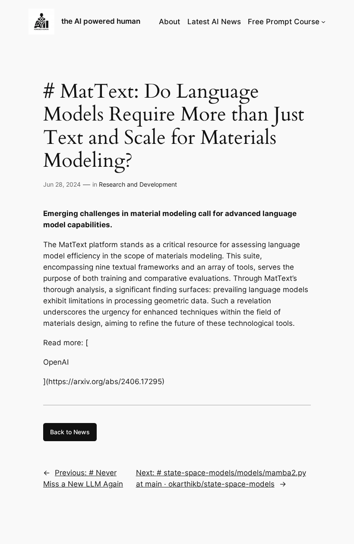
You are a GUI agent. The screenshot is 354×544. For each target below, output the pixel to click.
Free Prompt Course (283, 21)
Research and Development (138, 184)
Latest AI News (214, 21)
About (169, 21)
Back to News (70, 432)
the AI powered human (100, 21)
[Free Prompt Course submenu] (323, 21)
